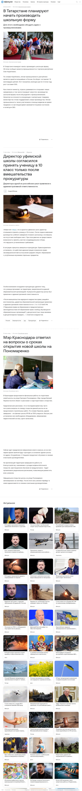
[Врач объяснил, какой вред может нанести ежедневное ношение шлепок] (15, 749)
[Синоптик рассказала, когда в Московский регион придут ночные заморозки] (41, 724)
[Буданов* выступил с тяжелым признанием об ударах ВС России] (15, 596)
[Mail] (2, 2)
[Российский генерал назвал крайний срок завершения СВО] (67, 520)
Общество (29, 152)
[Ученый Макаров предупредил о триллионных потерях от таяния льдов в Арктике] (15, 673)
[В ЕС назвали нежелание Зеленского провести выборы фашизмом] (15, 545)
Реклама (14, 789)
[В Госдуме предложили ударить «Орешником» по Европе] (15, 571)
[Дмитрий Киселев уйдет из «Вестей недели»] (41, 622)
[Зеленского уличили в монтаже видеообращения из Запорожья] (41, 571)
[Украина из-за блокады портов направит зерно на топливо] (41, 596)
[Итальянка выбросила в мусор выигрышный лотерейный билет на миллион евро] (15, 775)
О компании (7, 789)
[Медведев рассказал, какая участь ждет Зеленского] (67, 571)
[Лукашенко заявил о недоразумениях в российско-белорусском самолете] (41, 545)
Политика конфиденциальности (71, 789)
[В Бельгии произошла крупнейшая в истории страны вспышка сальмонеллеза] (15, 724)
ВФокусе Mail (21, 152)
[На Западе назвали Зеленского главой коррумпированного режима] (41, 775)
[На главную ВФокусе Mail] (8, 2)
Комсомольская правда (24, 6)
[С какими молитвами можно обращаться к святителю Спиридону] (41, 647)
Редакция (27, 789)
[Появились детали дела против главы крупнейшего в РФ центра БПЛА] (67, 724)
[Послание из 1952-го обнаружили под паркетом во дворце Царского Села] (15, 622)
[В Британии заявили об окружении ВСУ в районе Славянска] (67, 749)
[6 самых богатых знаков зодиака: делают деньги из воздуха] (67, 545)
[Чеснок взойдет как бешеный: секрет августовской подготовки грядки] (41, 520)
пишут (14, 230)
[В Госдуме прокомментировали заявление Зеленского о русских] (15, 520)
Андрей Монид (12, 191)
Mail (3, 789)
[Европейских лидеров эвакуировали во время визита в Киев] (67, 622)
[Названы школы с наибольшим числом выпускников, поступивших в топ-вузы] (41, 749)
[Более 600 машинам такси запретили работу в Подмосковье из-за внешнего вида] (67, 775)
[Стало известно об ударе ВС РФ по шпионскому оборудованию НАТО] (67, 596)
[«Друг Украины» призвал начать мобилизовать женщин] (67, 698)
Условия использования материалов (39, 789)
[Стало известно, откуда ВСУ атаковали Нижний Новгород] (15, 698)
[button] (28, 46)
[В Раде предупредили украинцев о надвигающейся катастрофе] (67, 673)
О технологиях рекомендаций (56, 789)
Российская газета (23, 333)
